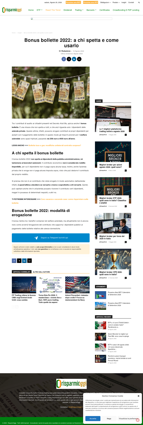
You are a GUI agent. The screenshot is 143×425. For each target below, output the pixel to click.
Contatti (131, 2)
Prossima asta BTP (90, 2)
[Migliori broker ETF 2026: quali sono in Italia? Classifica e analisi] (113, 190)
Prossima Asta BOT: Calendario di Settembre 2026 (119, 293)
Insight (124, 2)
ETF (39, 9)
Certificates (105, 9)
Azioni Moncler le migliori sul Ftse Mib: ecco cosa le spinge (118, 335)
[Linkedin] (74, 59)
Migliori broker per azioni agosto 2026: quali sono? (110, 165)
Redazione (65, 51)
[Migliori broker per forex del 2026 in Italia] (113, 226)
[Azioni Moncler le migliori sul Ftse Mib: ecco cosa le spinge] (100, 337)
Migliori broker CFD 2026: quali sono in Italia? (110, 273)
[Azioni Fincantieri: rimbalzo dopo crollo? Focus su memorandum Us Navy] (77, 284)
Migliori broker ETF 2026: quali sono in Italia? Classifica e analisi (112, 200)
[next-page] (16, 306)
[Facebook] (64, 59)
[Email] (79, 59)
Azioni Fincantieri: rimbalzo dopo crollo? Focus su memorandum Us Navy (76, 297)
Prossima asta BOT (73, 2)
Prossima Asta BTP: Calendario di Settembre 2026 (119, 304)
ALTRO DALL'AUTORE (41, 272)
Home (31, 9)
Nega (109, 418)
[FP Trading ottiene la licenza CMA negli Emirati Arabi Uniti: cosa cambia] (24, 284)
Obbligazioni (104, 2)
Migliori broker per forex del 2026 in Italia (111, 237)
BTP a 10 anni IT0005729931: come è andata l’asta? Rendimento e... (118, 324)
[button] (138, 396)
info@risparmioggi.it (75, 407)
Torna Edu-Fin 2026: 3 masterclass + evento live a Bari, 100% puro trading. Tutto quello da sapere (50, 299)
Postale (115, 2)
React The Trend (53, 9)
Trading (78, 9)
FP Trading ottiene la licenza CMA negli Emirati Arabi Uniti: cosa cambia (24, 297)
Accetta (93, 418)
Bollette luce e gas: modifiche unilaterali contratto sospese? (55, 145)
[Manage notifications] (138, 420)
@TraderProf (103, 135)
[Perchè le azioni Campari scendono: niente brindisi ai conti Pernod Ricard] (100, 359)
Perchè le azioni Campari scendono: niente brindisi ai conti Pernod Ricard (119, 358)
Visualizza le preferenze (128, 418)
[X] (69, 59)
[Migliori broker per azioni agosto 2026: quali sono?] (113, 154)
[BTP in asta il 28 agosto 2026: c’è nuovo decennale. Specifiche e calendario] (100, 347)
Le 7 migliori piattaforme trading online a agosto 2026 (112, 130)
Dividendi (68, 9)
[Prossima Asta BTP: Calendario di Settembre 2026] (100, 306)
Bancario (91, 9)
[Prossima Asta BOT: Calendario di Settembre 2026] (100, 295)
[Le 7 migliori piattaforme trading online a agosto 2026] (113, 119)
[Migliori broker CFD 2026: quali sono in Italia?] (113, 262)
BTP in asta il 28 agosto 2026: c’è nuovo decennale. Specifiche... (118, 347)
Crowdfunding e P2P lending (126, 9)
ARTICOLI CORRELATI (21, 272)
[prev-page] (13, 306)
